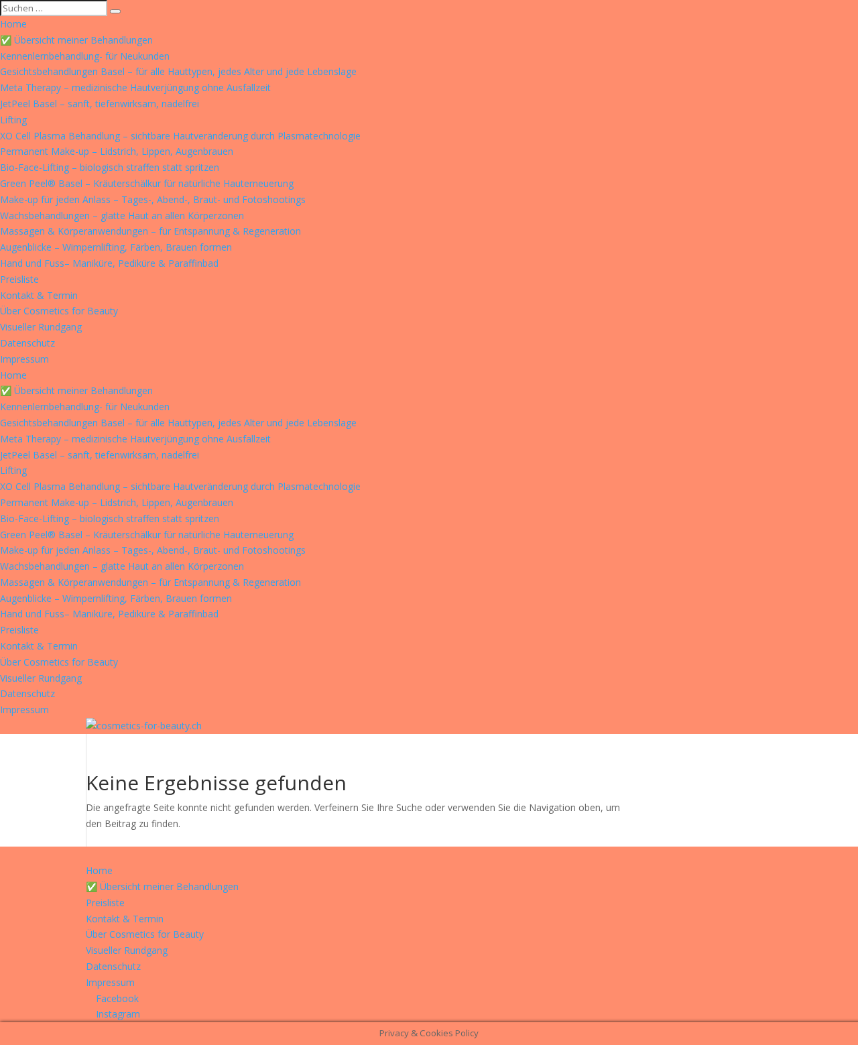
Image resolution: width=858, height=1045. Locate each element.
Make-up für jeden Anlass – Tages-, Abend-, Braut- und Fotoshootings (153, 199)
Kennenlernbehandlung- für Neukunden (85, 56)
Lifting (13, 119)
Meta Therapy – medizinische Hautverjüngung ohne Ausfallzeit (135, 87)
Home (13, 23)
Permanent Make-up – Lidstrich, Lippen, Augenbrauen (116, 151)
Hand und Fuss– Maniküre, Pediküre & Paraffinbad (109, 263)
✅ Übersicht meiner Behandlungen (76, 40)
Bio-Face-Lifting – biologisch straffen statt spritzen (109, 167)
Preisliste (19, 279)
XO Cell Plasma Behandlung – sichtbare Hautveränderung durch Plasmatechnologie (180, 135)
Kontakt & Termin (39, 295)
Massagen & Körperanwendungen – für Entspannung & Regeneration (150, 231)
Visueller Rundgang (41, 326)
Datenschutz (27, 342)
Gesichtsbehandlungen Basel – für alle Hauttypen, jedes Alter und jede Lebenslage (178, 71)
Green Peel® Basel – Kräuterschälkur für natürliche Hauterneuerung (147, 183)
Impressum (24, 359)
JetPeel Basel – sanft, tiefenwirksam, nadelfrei (99, 103)
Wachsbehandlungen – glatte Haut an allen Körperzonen (122, 215)
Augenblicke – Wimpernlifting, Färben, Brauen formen (116, 247)
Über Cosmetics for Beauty (59, 310)
